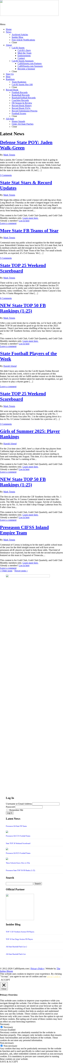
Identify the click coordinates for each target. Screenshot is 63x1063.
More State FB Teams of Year (29, 230)
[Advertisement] (23, 19)
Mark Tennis (9, 155)
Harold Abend (10, 366)
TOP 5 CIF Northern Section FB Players (20, 932)
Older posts (6, 570)
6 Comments (6, 298)
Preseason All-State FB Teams (16, 826)
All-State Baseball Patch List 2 (16, 947)
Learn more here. (30, 218)
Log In (9, 813)
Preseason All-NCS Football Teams (18, 853)
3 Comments (6, 175)
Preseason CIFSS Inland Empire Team (24, 530)
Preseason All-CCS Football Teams (18, 836)
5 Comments (6, 258)
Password (10, 807)
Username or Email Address (19, 804)
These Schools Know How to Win (18, 863)
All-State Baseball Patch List (16, 954)
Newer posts (21, 570)
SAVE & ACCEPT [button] (9, 1061)
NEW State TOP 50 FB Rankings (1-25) (23, 308)
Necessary (8, 1027)
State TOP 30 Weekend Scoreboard (18, 843)
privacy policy (53, 976)
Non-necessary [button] (7, 1043)
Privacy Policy (37, 968)
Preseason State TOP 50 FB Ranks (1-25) (20, 870)
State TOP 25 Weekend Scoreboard (23, 268)
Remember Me (16, 810)
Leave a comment (8, 223)
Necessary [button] (5, 1024)
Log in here (24, 220)
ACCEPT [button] (5, 980)
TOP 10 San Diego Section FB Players (19, 939)
